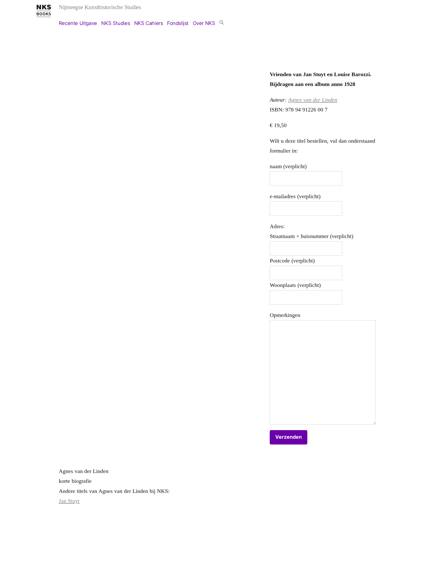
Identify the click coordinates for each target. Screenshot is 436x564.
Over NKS (204, 23)
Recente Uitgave (78, 23)
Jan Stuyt (69, 501)
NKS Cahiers (148, 23)
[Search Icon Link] (221, 23)
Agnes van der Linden (312, 100)
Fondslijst (177, 23)
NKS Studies (115, 23)
